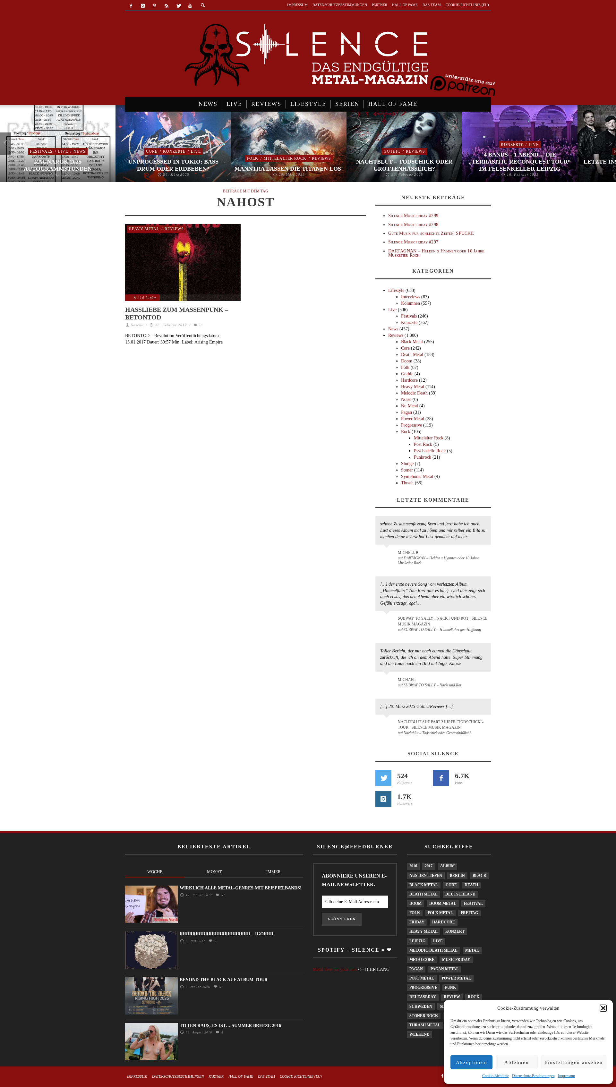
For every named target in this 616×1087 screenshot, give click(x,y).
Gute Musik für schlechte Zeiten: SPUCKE (431, 233)
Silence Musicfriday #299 (413, 215)
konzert (455, 931)
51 (222, 895)
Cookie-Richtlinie (495, 1076)
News (79, 151)
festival (473, 903)
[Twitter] (178, 6)
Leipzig (417, 941)
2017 (428, 866)
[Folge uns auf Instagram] (383, 799)
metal (472, 950)
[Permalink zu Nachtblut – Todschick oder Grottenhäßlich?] (387, 725)
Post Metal (421, 978)
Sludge (407, 463)
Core (152, 151)
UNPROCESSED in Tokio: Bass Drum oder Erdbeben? (173, 165)
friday (416, 922)
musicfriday (456, 959)
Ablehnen (516, 1062)
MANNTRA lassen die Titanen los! (289, 169)
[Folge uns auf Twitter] (383, 778)
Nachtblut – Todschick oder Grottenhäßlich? (404, 165)
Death (471, 885)
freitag (469, 913)
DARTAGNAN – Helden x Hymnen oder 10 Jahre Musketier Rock (436, 253)
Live (63, 151)
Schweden (420, 1006)
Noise (406, 399)
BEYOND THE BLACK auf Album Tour (224, 979)
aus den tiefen (425, 875)
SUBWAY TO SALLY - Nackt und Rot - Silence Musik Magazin (442, 621)
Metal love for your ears (335, 969)
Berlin (457, 875)
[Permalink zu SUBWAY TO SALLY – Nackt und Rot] (387, 682)
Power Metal (412, 418)
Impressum (566, 1076)
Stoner (407, 470)
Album (447, 866)
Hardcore (409, 380)
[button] (603, 1008)
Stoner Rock (423, 1016)
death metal (423, 894)
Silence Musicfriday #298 (413, 224)
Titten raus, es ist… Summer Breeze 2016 (230, 1025)
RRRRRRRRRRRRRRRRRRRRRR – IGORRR (226, 933)
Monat (214, 871)
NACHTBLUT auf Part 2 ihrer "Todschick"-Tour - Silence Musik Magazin (440, 725)
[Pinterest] (155, 6)
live (438, 941)
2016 (413, 866)
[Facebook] (131, 6)
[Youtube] (190, 6)
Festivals (41, 151)
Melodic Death (414, 393)
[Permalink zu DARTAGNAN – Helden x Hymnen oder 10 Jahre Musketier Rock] (387, 555)
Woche (154, 871)
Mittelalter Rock (285, 158)
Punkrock (422, 457)
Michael (406, 679)
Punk (450, 987)
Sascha (137, 325)
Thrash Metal (425, 1025)
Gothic (392, 151)
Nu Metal (409, 405)
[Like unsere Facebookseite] (441, 778)
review (452, 997)
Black (479, 875)
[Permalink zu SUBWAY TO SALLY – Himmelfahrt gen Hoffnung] (387, 622)
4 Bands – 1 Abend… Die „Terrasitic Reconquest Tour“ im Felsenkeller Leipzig (520, 161)
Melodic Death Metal (433, 950)
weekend (419, 1034)
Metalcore (421, 959)
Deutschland (460, 894)
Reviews (321, 158)
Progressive (411, 425)
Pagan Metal (445, 969)
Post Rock (423, 444)
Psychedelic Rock (430, 450)
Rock (405, 431)
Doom (406, 361)
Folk (252, 158)
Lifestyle (396, 290)
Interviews (410, 296)
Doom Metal (442, 903)
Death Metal (412, 354)
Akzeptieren (471, 1062)
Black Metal (412, 341)
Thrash (407, 482)
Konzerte (174, 151)
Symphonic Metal (417, 476)
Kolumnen (410, 303)
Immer (273, 871)
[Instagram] (143, 6)
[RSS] (166, 6)
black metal (423, 885)
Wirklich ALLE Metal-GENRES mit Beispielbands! (241, 888)
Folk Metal (440, 913)
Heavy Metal (144, 229)
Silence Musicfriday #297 (413, 242)
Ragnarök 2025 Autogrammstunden (58, 165)
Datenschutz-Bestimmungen (533, 1076)
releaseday (422, 997)
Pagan (406, 412)
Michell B (408, 552)
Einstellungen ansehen (573, 1062)
